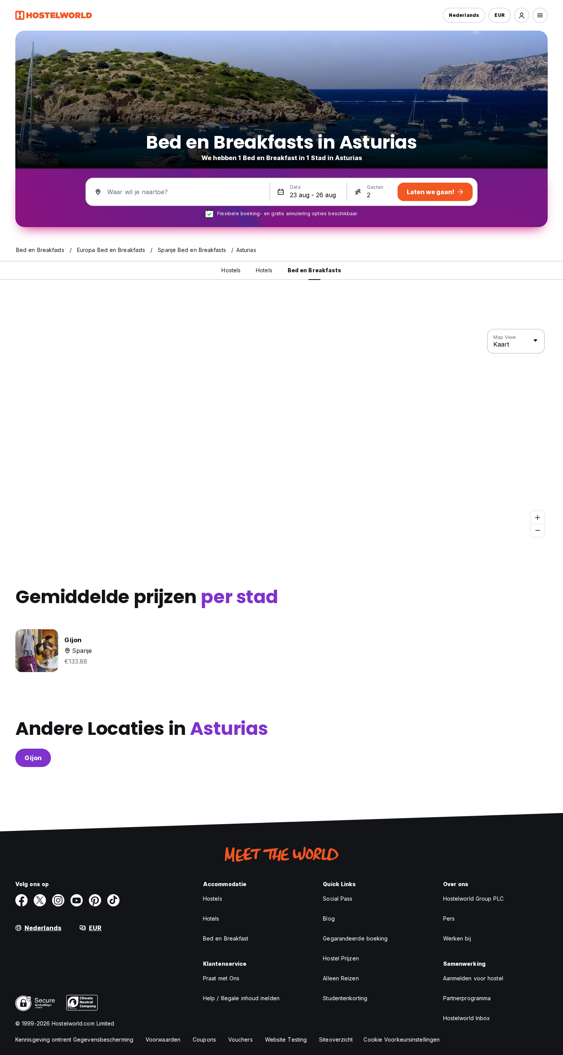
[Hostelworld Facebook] (21, 900)
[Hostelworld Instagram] (58, 900)
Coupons (204, 1039)
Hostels (212, 898)
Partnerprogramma (467, 998)
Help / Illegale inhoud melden (241, 998)
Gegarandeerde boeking (355, 938)
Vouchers (240, 1039)
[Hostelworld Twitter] (40, 900)
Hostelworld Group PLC (473, 898)
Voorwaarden (163, 1039)
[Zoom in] (537, 517)
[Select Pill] (521, 15)
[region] (281, 433)
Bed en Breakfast (226, 938)
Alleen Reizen (340, 978)
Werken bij (457, 938)
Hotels (211, 918)
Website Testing (286, 1039)
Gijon (33, 758)
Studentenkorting (345, 998)
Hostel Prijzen (340, 958)
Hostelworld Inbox (466, 1018)
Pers (449, 918)
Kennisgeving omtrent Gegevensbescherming (74, 1039)
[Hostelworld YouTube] (76, 900)
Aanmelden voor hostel (473, 978)
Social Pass (337, 898)
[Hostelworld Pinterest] (95, 900)
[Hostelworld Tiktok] (113, 900)
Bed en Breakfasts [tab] (315, 270)
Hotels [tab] (264, 270)
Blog (328, 918)
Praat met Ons (221, 978)
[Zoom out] (537, 530)
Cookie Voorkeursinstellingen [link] (401, 1039)
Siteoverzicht (336, 1039)
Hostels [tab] (231, 270)
